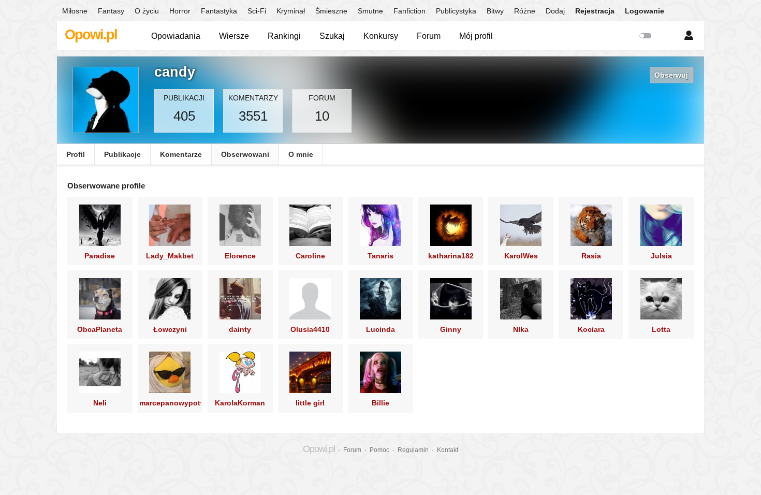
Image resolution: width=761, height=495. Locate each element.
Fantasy (111, 11)
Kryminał (290, 11)
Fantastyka (219, 11)
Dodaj (555, 11)
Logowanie (644, 11)
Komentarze (181, 154)
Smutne (370, 11)
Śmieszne (331, 11)
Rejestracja (594, 11)
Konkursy (380, 36)
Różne (524, 11)
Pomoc (379, 450)
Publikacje (122, 154)
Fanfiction (409, 11)
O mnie (300, 154)
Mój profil (476, 36)
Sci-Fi (256, 11)
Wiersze (234, 36)
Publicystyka (456, 11)
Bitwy (495, 11)
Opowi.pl (91, 34)
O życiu (147, 11)
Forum (429, 36)
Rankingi (284, 36)
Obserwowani (245, 154)
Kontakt (447, 450)
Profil (75, 154)
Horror (180, 11)
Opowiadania (175, 36)
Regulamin (413, 450)
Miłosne (74, 11)
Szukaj (332, 36)
